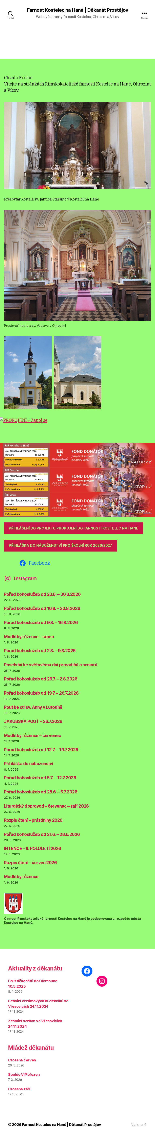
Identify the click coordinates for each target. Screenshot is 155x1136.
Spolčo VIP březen (24, 1074)
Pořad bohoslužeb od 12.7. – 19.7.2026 (41, 749)
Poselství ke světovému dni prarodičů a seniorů (50, 664)
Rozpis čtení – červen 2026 (30, 862)
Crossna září (19, 1089)
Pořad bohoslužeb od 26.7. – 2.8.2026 (40, 678)
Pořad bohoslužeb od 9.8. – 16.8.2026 (41, 622)
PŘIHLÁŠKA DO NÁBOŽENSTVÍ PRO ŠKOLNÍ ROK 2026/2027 (60, 545)
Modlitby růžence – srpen (29, 636)
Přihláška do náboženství (28, 763)
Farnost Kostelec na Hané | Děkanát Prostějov (77, 10)
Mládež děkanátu (31, 1047)
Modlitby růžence (21, 876)
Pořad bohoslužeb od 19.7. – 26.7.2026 (41, 693)
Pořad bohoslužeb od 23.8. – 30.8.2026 (42, 594)
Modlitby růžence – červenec (32, 735)
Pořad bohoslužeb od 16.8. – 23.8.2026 (42, 608)
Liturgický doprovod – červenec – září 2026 (46, 806)
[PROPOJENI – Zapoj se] (77, 427)
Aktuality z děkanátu (35, 968)
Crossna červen (22, 1060)
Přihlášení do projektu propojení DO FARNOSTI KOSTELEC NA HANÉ (73, 528)
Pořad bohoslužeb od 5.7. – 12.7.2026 (40, 777)
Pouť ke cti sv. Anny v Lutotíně (33, 707)
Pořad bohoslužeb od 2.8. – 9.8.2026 (40, 650)
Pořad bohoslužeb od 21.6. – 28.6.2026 (42, 834)
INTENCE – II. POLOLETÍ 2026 (32, 848)
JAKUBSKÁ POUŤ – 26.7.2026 (33, 721)
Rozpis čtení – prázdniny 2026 (33, 820)
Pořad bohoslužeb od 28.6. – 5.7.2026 (40, 791)
